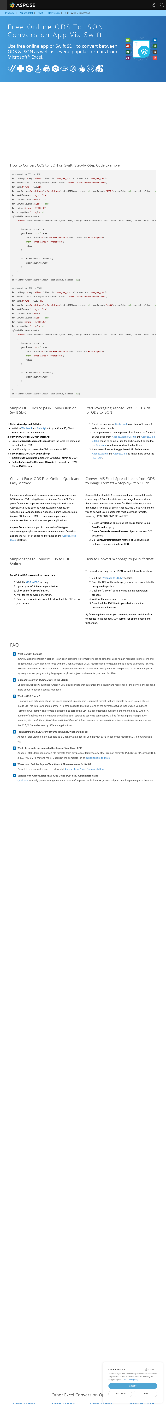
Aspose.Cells (120, 453)
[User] (154, 5)
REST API (97, 457)
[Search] (162, 5)
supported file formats (98, 757)
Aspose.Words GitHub (124, 436)
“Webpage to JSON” (112, 578)
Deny (145, 1394)
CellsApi (41, 428)
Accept (132, 1386)
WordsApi (26, 428)
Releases (101, 445)
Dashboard (121, 424)
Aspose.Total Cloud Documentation (84, 769)
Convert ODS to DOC (24, 1403)
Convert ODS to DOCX (102, 1403)
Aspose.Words (100, 453)
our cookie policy (131, 1379)
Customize (120, 1394)
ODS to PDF (32, 582)
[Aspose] (22, 5)
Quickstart (23, 780)
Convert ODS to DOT (63, 1403)
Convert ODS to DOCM (141, 1403)
